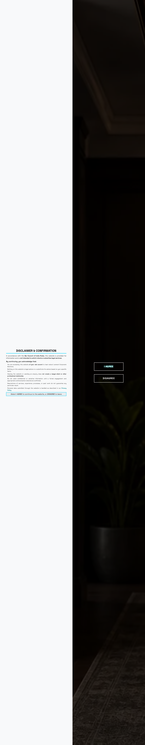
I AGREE (108, 366)
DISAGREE (109, 378)
